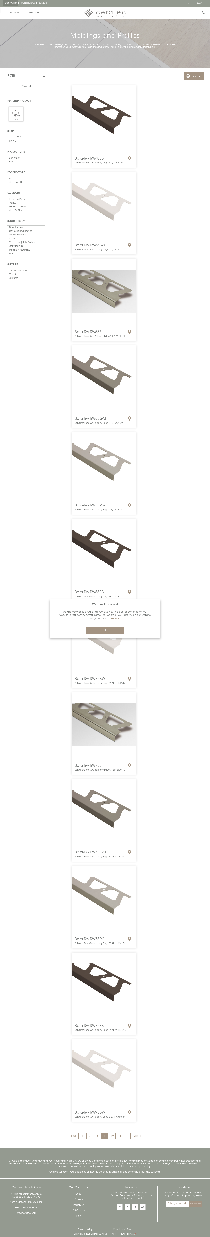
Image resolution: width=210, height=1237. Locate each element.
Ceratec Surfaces (18, 271)
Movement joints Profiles (22, 242)
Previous (82, 1136)
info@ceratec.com (26, 1213)
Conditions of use (122, 1229)
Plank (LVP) (15, 137)
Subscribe (195, 1204)
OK (105, 630)
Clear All (26, 87)
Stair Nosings (16, 246)
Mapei (12, 274)
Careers (78, 1200)
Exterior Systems (17, 235)
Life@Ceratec (78, 1211)
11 (119, 1136)
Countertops (16, 227)
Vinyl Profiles (15, 210)
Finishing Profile (17, 199)
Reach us (78, 1205)
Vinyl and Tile (16, 182)
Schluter (13, 278)
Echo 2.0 (13, 162)
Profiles (12, 203)
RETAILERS (43, 3)
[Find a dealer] (129, 158)
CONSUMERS (11, 3)
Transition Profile (17, 207)
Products (14, 13)
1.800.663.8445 (34, 1202)
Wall (11, 254)
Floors (12, 239)
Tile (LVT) (13, 141)
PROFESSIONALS (28, 3)
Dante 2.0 (14, 158)
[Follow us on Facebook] (120, 1207)
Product (197, 76)
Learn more (114, 618)
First (73, 1136)
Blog (78, 1216)
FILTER (11, 76)
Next (127, 1136)
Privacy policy (85, 1229)
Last (136, 1136)
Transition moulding (19, 250)
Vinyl (11, 179)
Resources (34, 13)
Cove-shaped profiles (20, 231)
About (78, 1194)
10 (112, 1136)
